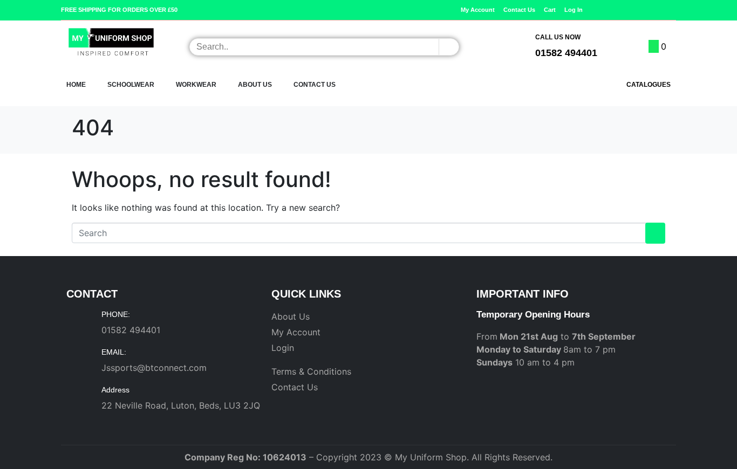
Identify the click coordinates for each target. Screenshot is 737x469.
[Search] (449, 47)
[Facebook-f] (655, 9)
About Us (255, 84)
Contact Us (315, 84)
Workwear (196, 84)
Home (76, 84)
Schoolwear (130, 84)
